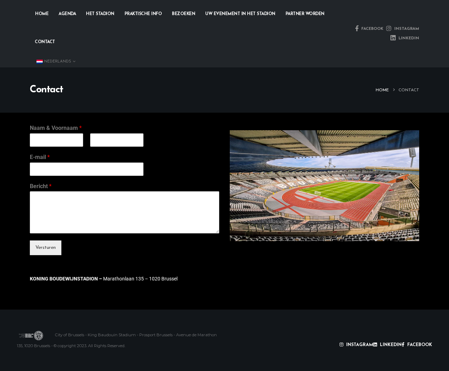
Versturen (45, 247)
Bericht (41, 186)
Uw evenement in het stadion (240, 14)
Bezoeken (183, 14)
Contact (45, 42)
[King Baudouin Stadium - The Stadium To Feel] (31, 335)
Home (41, 14)
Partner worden (305, 14)
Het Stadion (100, 14)
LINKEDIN (408, 38)
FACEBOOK (371, 29)
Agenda (67, 14)
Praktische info (143, 14)
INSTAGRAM (406, 29)
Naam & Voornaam (56, 128)
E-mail (40, 157)
